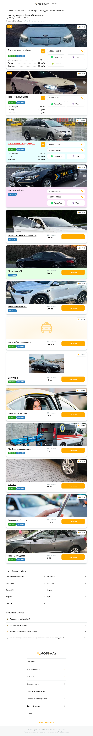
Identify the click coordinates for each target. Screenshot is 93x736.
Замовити (73, 237)
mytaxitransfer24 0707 (17, 307)
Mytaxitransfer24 (15, 271)
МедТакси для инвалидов (19, 449)
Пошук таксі (19, 11)
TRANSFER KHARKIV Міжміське (22, 235)
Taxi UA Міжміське (16, 190)
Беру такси (13, 378)
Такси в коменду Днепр (18, 97)
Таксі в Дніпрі (32, 11)
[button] (84, 35)
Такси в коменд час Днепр (19, 50)
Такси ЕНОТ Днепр (16, 556)
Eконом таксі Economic (18, 520)
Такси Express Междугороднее (21, 143)
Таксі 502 (12, 485)
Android (58, 64)
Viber (77, 57)
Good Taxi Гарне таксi (17, 413)
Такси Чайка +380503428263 (20, 342)
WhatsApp (58, 57)
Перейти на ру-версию (46, 722)
